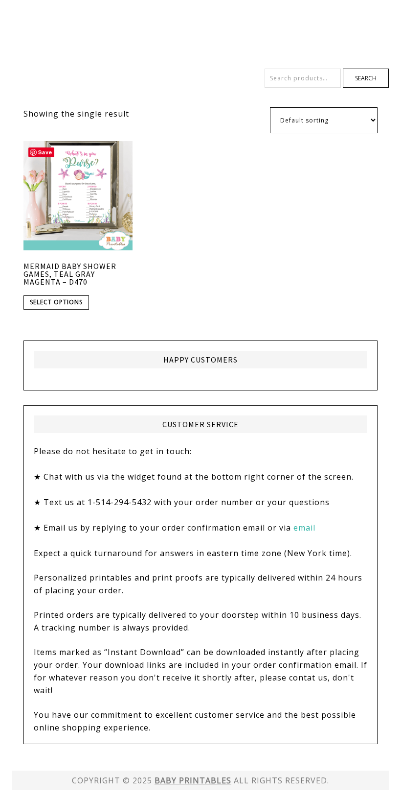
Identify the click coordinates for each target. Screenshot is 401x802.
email (304, 527)
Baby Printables (200, 34)
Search (366, 78)
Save (45, 152)
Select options (56, 302)
